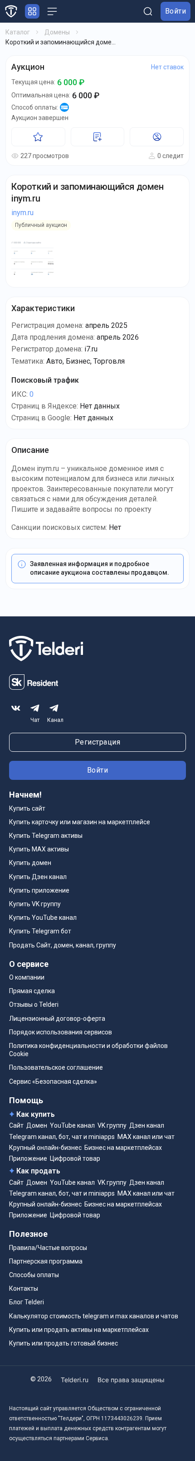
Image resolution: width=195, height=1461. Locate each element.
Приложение (28, 1158)
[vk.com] (16, 708)
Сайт (16, 1125)
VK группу (112, 1125)
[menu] (52, 11)
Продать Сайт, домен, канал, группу (62, 945)
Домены (57, 32)
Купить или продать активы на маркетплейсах (79, 1329)
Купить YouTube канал (43, 917)
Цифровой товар (75, 1158)
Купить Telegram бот (40, 931)
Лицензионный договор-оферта (57, 1018)
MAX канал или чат (146, 1136)
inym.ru (22, 212)
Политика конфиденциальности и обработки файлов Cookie (88, 1049)
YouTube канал (72, 1125)
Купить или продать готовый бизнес (63, 1343)
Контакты (23, 1288)
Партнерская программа (46, 1261)
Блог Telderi (26, 1302)
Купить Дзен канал (38, 876)
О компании (26, 977)
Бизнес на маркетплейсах (123, 1147)
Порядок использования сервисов (60, 1032)
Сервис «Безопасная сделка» (53, 1081)
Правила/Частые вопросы (48, 1247)
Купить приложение (39, 890)
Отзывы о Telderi (33, 1004)
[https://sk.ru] (33, 687)
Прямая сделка (32, 991)
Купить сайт (27, 808)
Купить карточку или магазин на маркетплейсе (79, 822)
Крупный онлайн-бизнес (45, 1147)
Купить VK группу (35, 904)
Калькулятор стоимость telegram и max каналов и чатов (93, 1316)
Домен (36, 1125)
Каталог (17, 32)
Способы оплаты (34, 1274)
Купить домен (30, 862)
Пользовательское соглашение (56, 1067)
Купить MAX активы (39, 849)
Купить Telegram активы (46, 835)
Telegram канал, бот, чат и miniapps (62, 1136)
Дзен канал (146, 1125)
